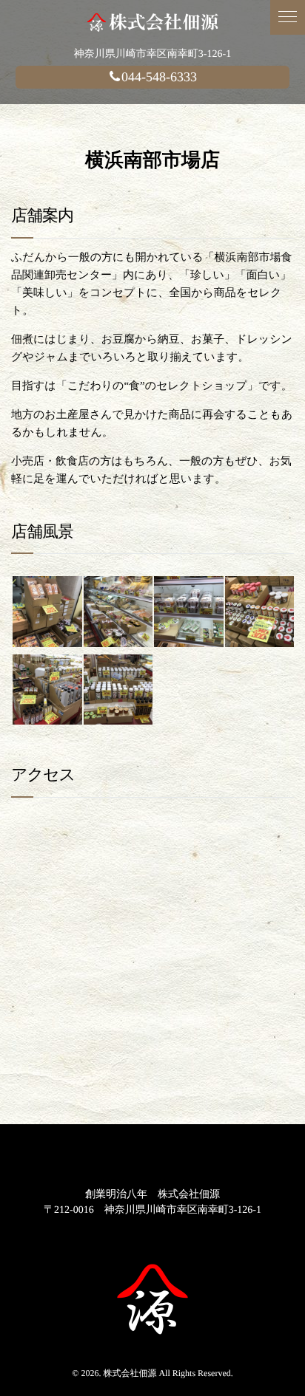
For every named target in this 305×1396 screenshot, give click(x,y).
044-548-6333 (159, 76)
